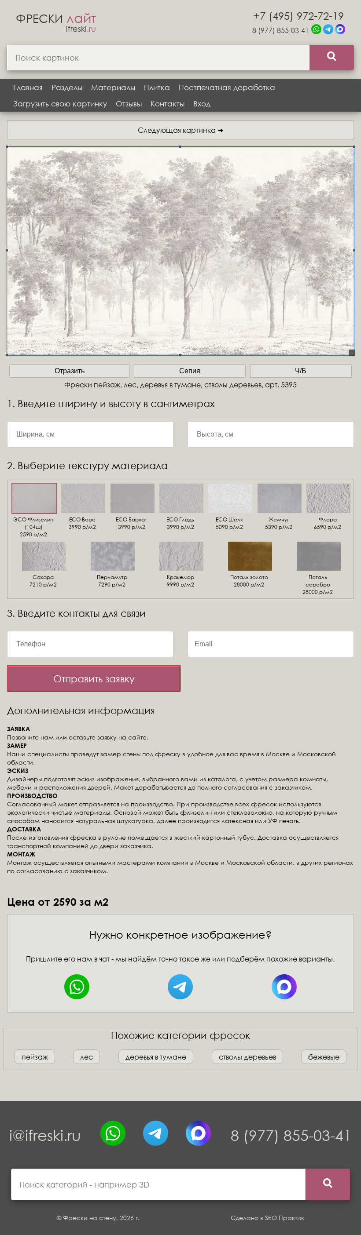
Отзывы (129, 103)
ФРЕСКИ (56, 18)
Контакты (167, 103)
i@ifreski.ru (45, 1135)
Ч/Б (300, 371)
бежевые (323, 1056)
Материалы (113, 87)
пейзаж (35, 1056)
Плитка (157, 87)
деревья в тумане (155, 1056)
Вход (201, 103)
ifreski (81, 28)
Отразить (70, 371)
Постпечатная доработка (227, 87)
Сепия (189, 371)
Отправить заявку (94, 678)
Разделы (67, 87)
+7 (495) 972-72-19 (298, 15)
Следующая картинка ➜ (180, 130)
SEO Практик (284, 1217)
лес (86, 1056)
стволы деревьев (247, 1056)
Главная (28, 87)
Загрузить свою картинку (60, 103)
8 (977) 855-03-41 (280, 30)
